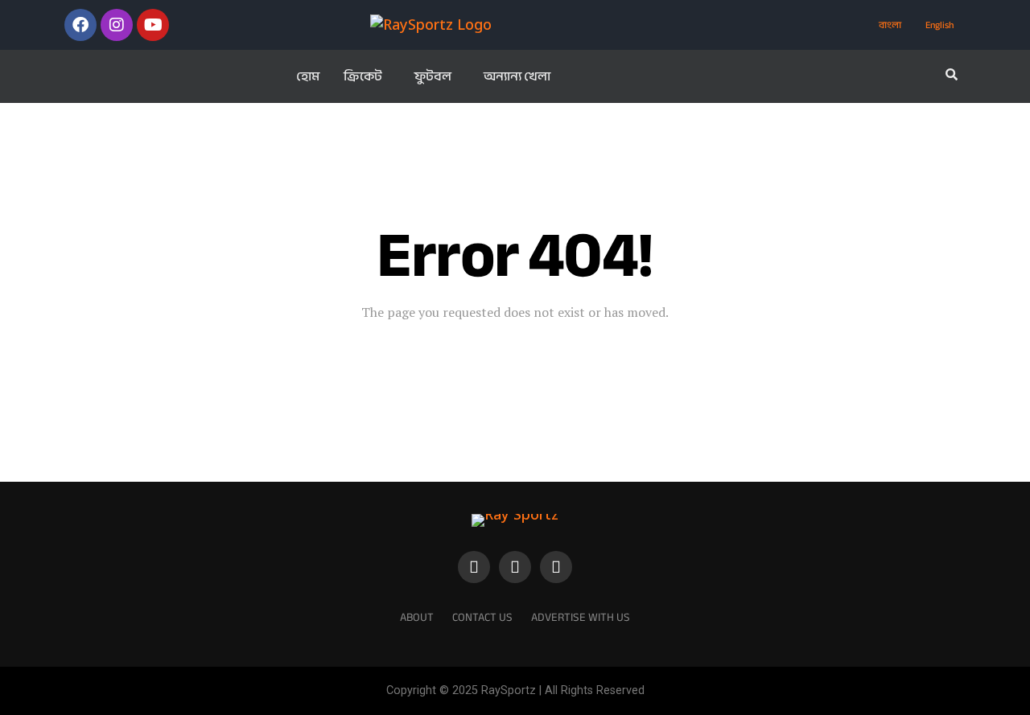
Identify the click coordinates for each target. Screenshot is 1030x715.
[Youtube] (153, 25)
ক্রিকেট (363, 76)
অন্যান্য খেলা (517, 76)
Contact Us (482, 617)
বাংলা (890, 25)
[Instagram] (117, 25)
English (939, 25)
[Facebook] (80, 25)
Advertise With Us (580, 617)
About (417, 617)
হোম (307, 76)
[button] (367, 76)
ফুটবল (432, 76)
